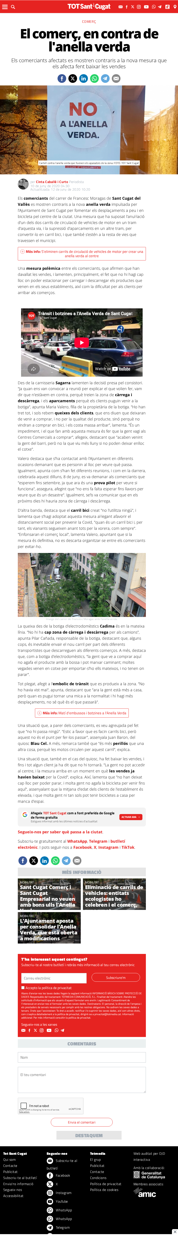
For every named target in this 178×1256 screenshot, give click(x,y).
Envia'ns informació (18, 1183)
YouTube (61, 1201)
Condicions (98, 1177)
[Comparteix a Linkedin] (83, 78)
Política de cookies (104, 1189)
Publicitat (10, 1171)
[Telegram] (160, 7)
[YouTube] (147, 7)
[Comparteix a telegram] (105, 78)
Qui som (9, 1159)
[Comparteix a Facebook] (62, 78)
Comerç (89, 21)
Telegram (98, 841)
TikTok (128, 847)
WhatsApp (77, 841)
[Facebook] (127, 7)
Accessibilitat (13, 1195)
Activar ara (129, 817)
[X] (133, 7)
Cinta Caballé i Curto (52, 181)
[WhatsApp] (154, 7)
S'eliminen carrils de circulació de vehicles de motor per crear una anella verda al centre (84, 254)
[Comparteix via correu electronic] (116, 78)
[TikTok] (168, 7)
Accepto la (49, 987)
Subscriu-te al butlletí (20, 1177)
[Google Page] (175, 7)
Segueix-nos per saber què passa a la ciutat (60, 831)
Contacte (10, 1165)
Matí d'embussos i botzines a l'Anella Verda (84, 713)
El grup (95, 1159)
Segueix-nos (12, 1189)
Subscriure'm (115, 977)
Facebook (82, 847)
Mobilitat (27, 882)
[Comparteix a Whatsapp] (94, 78)
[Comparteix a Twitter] (72, 78)
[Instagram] (139, 7)
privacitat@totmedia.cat (107, 1014)
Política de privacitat (106, 1183)
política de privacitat (57, 987)
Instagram (108, 847)
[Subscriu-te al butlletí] (121, 7)
